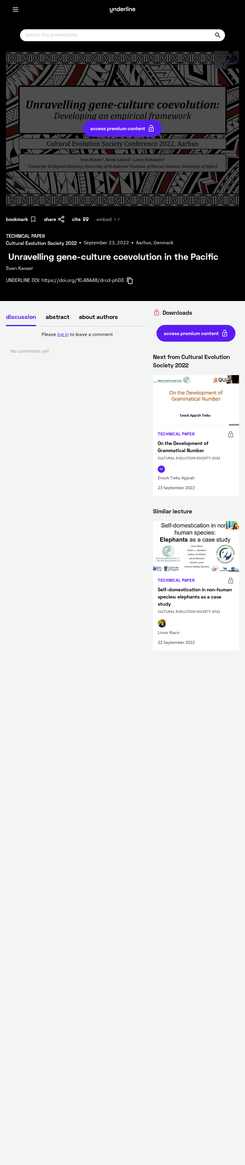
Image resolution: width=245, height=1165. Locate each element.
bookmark (17, 219)
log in (63, 334)
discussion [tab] (21, 316)
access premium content (117, 128)
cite (76, 219)
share (50, 219)
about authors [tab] (98, 316)
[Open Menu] (15, 9)
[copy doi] (133, 280)
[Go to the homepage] (122, 10)
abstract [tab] (57, 316)
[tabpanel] (77, 343)
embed (104, 219)
